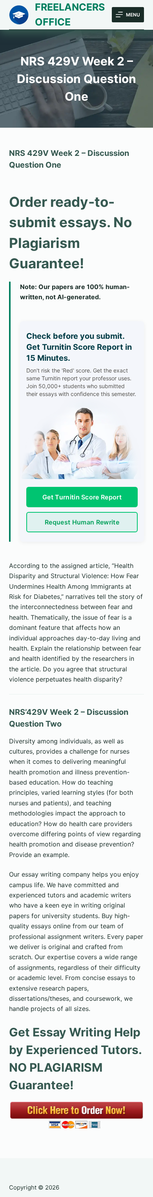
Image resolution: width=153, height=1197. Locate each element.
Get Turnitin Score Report (82, 497)
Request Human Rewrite (82, 522)
